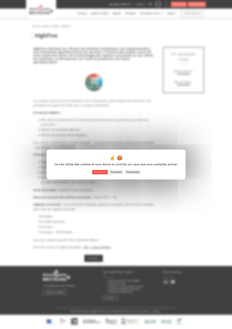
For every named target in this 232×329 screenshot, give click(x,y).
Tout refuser (116, 172)
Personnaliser (132, 172)
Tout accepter (100, 172)
